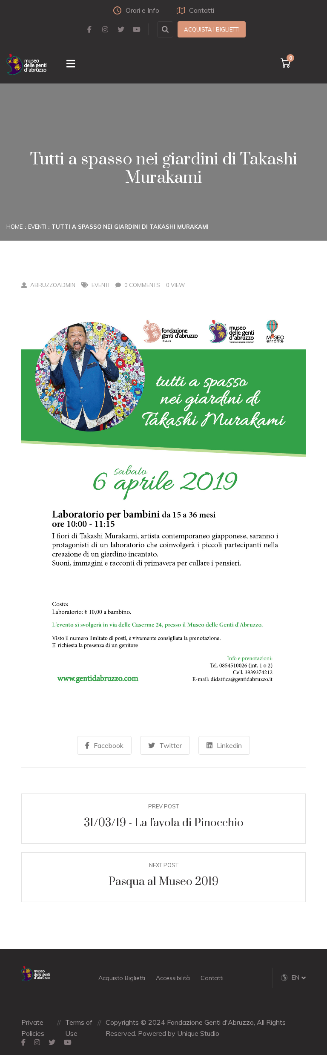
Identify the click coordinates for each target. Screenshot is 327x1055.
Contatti (201, 10)
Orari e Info (142, 10)
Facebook (108, 745)
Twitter (170, 745)
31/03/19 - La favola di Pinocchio (164, 823)
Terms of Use (78, 1028)
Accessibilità (173, 978)
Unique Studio (198, 1033)
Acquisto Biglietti (121, 978)
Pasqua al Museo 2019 (163, 882)
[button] (299, 977)
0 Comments (142, 285)
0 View (175, 285)
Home (14, 226)
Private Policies (32, 1028)
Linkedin (229, 745)
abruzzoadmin (52, 285)
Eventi (37, 226)
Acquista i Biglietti (212, 29)
